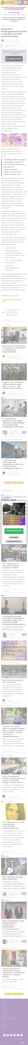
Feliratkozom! (14, 531)
